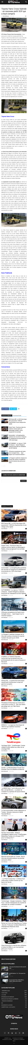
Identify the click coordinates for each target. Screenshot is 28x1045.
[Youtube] (23, 1033)
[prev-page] (2, 466)
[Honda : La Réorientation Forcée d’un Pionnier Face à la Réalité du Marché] (14, 760)
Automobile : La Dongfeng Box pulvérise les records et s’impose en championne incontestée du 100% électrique (13, 569)
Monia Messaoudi (4, 639)
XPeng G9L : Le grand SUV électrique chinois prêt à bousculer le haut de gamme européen (12, 682)
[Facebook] (4, 1033)
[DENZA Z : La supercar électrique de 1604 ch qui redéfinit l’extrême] (14, 717)
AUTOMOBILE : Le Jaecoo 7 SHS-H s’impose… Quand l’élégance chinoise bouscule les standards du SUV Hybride (13, 591)
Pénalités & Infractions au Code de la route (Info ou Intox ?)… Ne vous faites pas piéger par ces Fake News (13, 704)
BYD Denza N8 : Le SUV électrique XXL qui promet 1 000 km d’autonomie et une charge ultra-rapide (14, 525)
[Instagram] (8, 1033)
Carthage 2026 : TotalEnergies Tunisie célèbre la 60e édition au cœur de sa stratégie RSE (13, 747)
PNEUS (14, 1041)
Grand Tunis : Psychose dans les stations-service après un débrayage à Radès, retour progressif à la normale (13, 547)
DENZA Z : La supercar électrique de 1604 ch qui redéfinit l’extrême (12, 726)
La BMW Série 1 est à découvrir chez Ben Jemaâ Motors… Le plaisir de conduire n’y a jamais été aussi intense (13, 789)
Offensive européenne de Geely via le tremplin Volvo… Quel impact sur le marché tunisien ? (17, 453)
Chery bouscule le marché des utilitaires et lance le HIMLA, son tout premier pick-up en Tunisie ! (13, 947)
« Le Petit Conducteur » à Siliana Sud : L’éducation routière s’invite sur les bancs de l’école (13, 880)
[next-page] (4, 466)
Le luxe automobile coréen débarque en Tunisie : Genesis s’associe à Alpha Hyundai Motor (13, 812)
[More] (18, 408)
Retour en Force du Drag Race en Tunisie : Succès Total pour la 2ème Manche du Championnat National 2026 (14, 924)
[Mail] (15, 1033)
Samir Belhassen (6, 16)
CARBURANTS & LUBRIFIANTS (19, 1039)
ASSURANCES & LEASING (7, 1039)
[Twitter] (19, 1033)
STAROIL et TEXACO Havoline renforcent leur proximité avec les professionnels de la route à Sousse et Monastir (13, 659)
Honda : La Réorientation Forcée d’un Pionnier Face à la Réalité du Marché (12, 768)
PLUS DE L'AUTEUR (17, 415)
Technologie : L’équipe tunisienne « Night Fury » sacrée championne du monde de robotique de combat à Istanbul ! (13, 902)
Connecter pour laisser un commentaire (14, 474)
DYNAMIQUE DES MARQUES (17, 1038)
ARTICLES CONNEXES (6, 415)
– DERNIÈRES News (7, 1038)
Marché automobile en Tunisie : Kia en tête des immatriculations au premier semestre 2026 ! (13, 858)
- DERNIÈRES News (8, 5)
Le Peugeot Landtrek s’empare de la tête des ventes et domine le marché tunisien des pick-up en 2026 (12, 636)
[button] (2, 2)
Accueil (2, 5)
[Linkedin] (12, 1033)
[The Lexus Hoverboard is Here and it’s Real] (4, 968)
